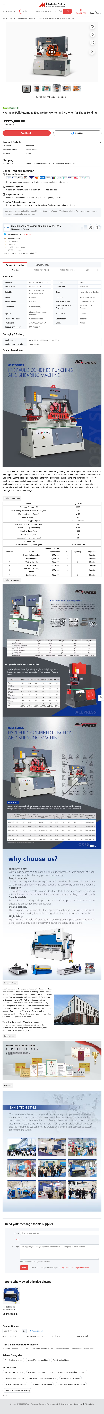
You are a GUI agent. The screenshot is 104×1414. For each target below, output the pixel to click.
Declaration (78, 1404)
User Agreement (66, 1404)
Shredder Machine (10, 1336)
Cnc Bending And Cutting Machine (42, 1378)
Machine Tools (57, 1336)
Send (24, 1267)
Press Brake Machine (35, 1336)
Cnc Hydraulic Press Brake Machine (71, 1384)
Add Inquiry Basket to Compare (52, 96)
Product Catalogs (38, 1331)
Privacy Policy (89, 1404)
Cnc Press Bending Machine (15, 1384)
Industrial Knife (83, 1336)
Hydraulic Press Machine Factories (71, 1372)
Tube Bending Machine (13, 1360)
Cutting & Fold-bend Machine (49, 18)
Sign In (6, 253)
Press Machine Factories (14, 1378)
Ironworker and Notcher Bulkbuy (17, 1390)
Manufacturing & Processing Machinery (23, 18)
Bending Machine (68, 18)
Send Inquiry (26, 133)
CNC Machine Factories (14, 1372)
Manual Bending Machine (38, 1360)
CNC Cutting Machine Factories (40, 1372)
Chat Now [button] (79, 133)
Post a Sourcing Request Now (75, 1267)
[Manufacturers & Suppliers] (52, 4)
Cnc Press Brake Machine (42, 1384)
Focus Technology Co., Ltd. (35, 1404)
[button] (93, 269)
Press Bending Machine (70, 1378)
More (5, 1395)
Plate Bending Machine (62, 1360)
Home (5, 18)
